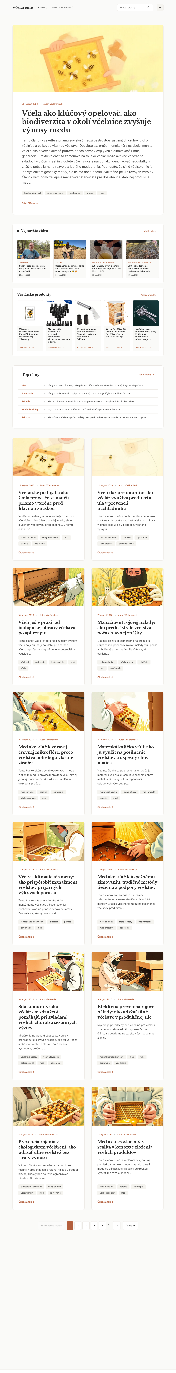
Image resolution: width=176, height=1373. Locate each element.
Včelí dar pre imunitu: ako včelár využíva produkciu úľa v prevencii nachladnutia (125, 500)
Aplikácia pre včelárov (61, 7)
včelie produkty (30, 409)
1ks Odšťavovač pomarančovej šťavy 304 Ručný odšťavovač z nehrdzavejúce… (145, 334)
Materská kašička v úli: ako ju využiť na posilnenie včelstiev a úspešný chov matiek (125, 754)
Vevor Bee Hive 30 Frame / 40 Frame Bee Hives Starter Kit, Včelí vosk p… (116, 333)
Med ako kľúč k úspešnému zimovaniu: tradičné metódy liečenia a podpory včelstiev (127, 882)
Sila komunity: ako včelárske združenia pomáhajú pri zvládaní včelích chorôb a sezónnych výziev (47, 1017)
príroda (26, 417)
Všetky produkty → (149, 295)
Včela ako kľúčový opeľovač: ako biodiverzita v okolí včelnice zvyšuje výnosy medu (86, 121)
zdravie (26, 401)
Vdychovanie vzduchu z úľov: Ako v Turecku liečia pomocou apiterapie (84, 409)
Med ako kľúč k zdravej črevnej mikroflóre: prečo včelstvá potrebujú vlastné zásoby (45, 754)
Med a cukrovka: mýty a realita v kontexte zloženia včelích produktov (125, 1147)
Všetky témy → (146, 374)
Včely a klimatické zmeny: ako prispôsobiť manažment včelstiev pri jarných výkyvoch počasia (95, 385)
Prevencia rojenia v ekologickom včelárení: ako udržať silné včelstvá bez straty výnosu (47, 1149)
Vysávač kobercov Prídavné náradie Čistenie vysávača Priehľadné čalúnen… (86, 334)
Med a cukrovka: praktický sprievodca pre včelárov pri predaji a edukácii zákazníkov (91, 401)
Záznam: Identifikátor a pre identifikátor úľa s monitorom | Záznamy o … (29, 334)
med (24, 385)
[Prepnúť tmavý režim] (160, 7)
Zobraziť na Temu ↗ (27, 348)
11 (116, 1225)
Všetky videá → (151, 231)
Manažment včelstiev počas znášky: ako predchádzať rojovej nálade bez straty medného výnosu (97, 417)
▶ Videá (41, 7)
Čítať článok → (30, 203)
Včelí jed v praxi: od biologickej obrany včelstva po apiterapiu (46, 628)
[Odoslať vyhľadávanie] (148, 7)
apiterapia (27, 393)
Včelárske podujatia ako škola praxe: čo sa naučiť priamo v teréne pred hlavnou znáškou (43, 500)
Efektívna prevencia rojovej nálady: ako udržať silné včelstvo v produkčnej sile (126, 1012)
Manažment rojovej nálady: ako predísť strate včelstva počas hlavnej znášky (126, 628)
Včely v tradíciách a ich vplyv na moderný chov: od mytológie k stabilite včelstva (89, 393)
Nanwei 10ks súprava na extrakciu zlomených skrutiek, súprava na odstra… (59, 335)
